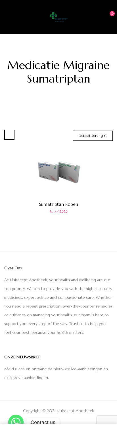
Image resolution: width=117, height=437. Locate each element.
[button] (107, 16)
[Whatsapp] (16, 422)
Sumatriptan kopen (58, 204)
